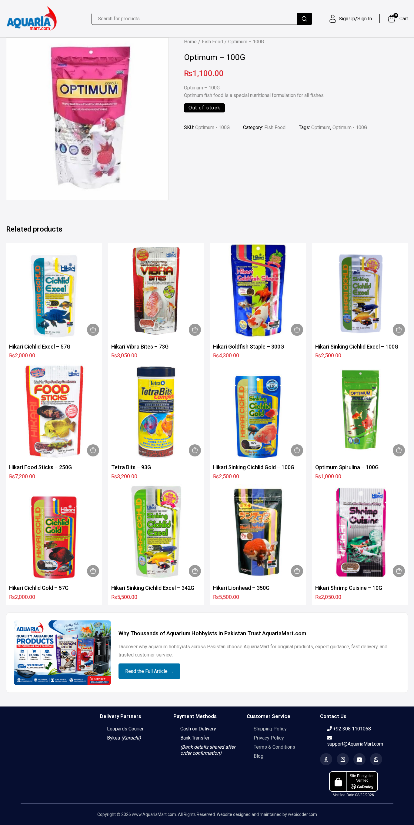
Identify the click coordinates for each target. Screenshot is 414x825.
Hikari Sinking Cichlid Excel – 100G (356, 346)
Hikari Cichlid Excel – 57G (39, 346)
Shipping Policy (270, 729)
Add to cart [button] (93, 330)
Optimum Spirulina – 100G (347, 467)
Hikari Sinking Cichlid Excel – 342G (152, 588)
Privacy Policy (269, 738)
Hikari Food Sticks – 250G (40, 467)
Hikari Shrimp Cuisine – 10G (348, 588)
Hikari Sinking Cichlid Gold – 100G (253, 467)
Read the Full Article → (149, 671)
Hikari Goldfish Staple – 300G (248, 346)
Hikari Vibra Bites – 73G (140, 346)
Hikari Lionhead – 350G (241, 588)
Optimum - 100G (349, 127)
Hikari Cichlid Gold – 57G (38, 588)
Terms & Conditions (274, 747)
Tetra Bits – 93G (131, 467)
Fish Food (212, 42)
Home (190, 42)
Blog (258, 756)
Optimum (320, 127)
